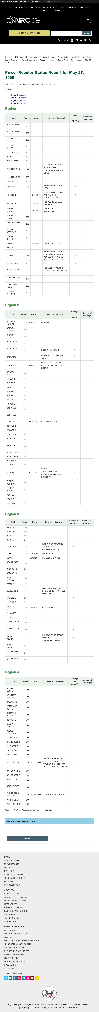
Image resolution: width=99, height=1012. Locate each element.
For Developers (12, 885)
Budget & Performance (16, 897)
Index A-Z (44, 10)
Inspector (82, 1004)
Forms (7, 937)
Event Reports (11, 864)
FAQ (9, 7)
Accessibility (34, 1008)
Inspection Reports (14, 954)
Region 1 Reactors (18, 95)
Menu (89, 20)
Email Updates (85, 7)
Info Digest (10, 930)
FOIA (37, 1004)
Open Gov (9, 871)
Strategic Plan (11, 894)
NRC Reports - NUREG (14, 948)
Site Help (62, 7)
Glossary (9, 968)
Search (86, 33)
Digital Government (14, 874)
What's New (51, 7)
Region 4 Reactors (18, 103)
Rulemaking (10, 965)
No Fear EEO (67, 1004)
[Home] (46, 20)
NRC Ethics (9, 914)
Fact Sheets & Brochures (17, 934)
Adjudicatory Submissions (17, 944)
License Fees (10, 904)
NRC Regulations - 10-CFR (16, 951)
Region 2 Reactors (18, 98)
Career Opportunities (15, 911)
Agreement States (21, 7)
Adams (7, 868)
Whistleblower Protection (50, 1004)
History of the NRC (14, 908)
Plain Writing (11, 958)
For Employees (74, 1008)
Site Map (24, 1008)
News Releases (11, 861)
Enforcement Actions (15, 961)
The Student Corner (14, 878)
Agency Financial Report (16, 901)
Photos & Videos (12, 881)
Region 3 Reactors (18, 100)
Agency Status (11, 918)
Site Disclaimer (60, 1008)
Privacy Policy (46, 1008)
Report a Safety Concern (29, 33)
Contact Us (72, 7)
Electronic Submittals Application (22, 941)
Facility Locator (38, 7)
